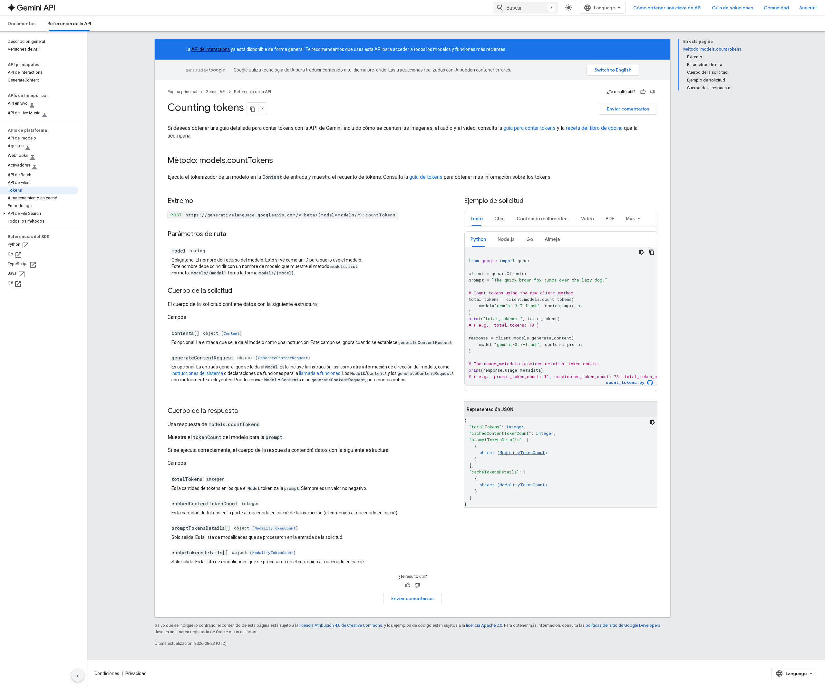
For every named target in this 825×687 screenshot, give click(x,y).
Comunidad (776, 8)
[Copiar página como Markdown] (252, 108)
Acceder (808, 7)
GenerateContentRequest (283, 357)
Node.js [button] (506, 239)
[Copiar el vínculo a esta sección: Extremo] (199, 201)
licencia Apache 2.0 (484, 625)
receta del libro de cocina (594, 128)
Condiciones (106, 673)
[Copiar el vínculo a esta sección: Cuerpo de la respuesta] (244, 411)
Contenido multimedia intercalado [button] (546, 219)
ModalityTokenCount (275, 528)
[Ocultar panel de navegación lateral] (77, 675)
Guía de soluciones (732, 8)
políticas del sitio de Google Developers (623, 625)
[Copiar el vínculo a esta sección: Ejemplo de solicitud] (529, 201)
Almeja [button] (552, 239)
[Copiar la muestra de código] (651, 252)
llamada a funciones (319, 373)
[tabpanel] (560, 308)
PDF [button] (610, 219)
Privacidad (136, 673)
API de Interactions (210, 49)
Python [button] (478, 239)
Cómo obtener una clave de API (667, 8)
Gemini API (216, 91)
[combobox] (525, 8)
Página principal (182, 91)
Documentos (22, 23)
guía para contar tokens (529, 128)
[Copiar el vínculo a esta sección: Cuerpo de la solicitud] (238, 291)
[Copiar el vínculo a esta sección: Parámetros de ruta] (232, 234)
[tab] (476, 218)
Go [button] (529, 239)
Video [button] (587, 219)
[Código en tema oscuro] (641, 252)
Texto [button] (476, 219)
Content (231, 333)
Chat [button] (499, 219)
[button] (39, 213)
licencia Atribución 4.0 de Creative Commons (340, 625)
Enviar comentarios (628, 109)
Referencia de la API (69, 23)
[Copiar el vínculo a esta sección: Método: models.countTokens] (279, 161)
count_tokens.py (625, 382)
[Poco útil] (652, 92)
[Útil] (643, 92)
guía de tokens (425, 177)
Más (630, 218)
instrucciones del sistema (197, 373)
